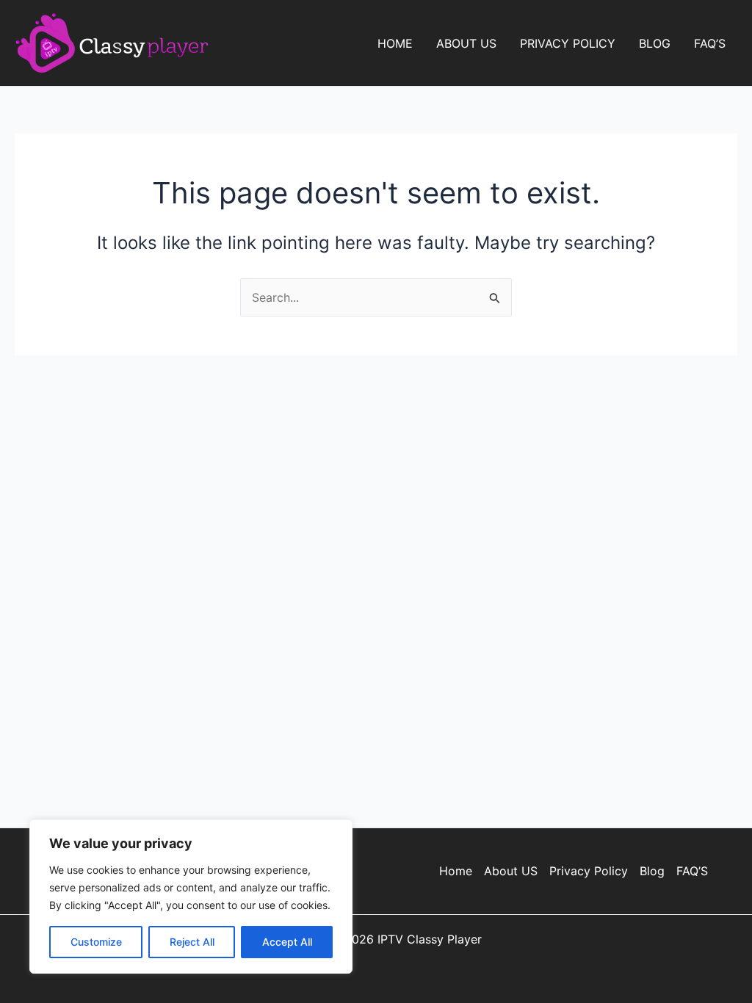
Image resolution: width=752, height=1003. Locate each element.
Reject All (192, 941)
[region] (190, 896)
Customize (96, 941)
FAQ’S (710, 43)
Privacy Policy (567, 43)
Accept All (287, 941)
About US (466, 43)
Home (395, 43)
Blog (654, 43)
